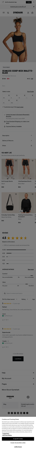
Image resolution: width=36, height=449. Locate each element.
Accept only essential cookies (18, 443)
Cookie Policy (5, 433)
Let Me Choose (18, 447)
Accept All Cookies (18, 439)
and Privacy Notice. (7, 435)
